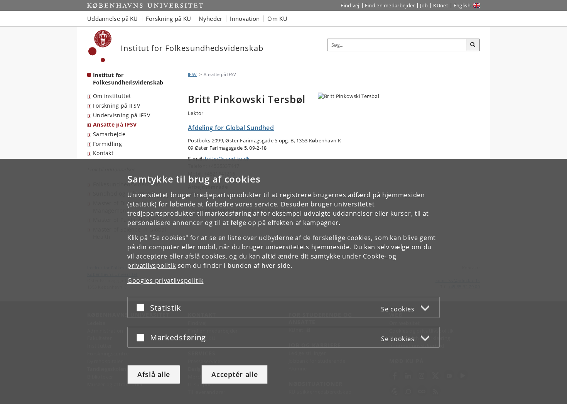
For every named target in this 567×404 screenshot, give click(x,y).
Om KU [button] (277, 18)
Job (424, 5)
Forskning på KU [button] (168, 18)
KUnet (440, 5)
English (462, 5)
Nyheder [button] (210, 18)
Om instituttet (112, 96)
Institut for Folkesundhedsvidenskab (128, 78)
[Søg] (473, 45)
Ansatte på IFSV (115, 124)
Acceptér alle (234, 374)
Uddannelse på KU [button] (112, 18)
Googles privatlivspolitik (165, 280)
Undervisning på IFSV (121, 115)
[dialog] (283, 281)
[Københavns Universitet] (100, 46)
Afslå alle (153, 374)
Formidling (107, 143)
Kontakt (103, 153)
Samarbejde (109, 134)
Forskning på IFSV (116, 105)
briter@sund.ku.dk (227, 158)
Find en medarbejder (390, 5)
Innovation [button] (245, 18)
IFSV (192, 74)
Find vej (350, 5)
